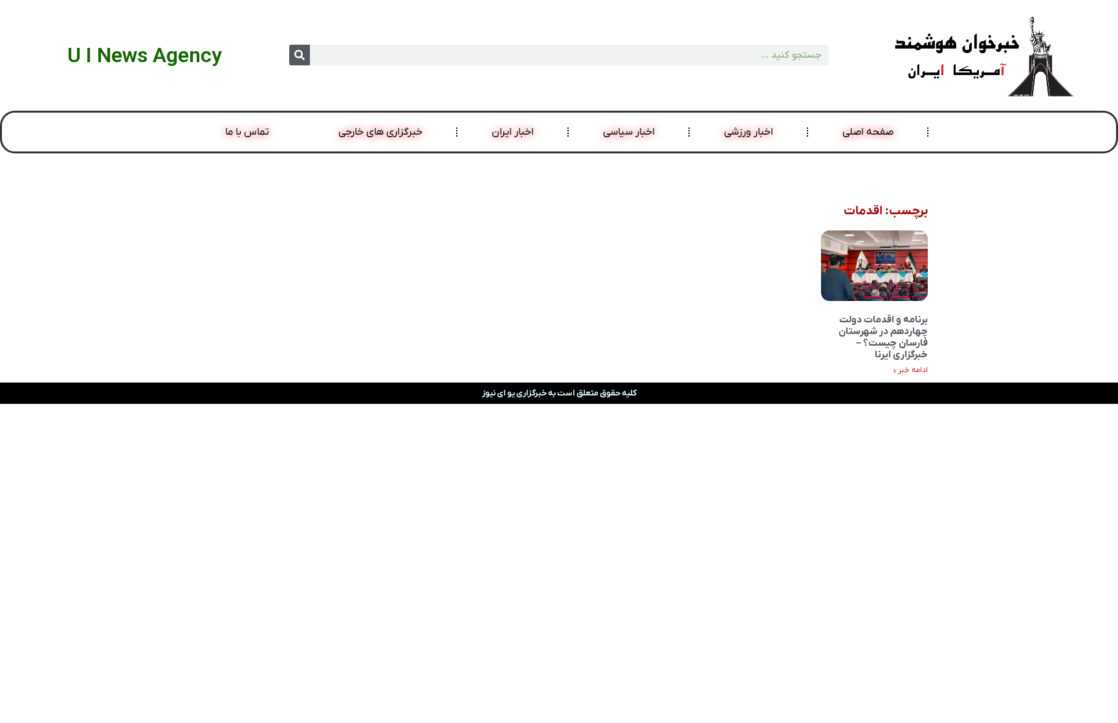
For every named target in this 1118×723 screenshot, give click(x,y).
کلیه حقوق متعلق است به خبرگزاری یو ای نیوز (559, 393)
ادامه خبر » (910, 370)
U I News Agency (144, 55)
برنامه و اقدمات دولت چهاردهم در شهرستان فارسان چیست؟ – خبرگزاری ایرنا (883, 337)
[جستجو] (299, 55)
